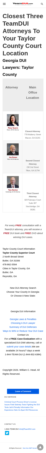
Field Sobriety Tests (18, 405)
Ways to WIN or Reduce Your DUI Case (23, 331)
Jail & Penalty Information (19, 407)
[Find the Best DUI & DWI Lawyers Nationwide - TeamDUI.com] (23, 4)
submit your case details (19, 346)
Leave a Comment (23, 391)
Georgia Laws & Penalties (23, 319)
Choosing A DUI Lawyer (23, 323)
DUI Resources (32, 410)
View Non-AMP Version (30, 448)
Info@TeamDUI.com (27, 429)
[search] (42, 3)
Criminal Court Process (13, 402)
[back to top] (40, 447)
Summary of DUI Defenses (23, 327)
